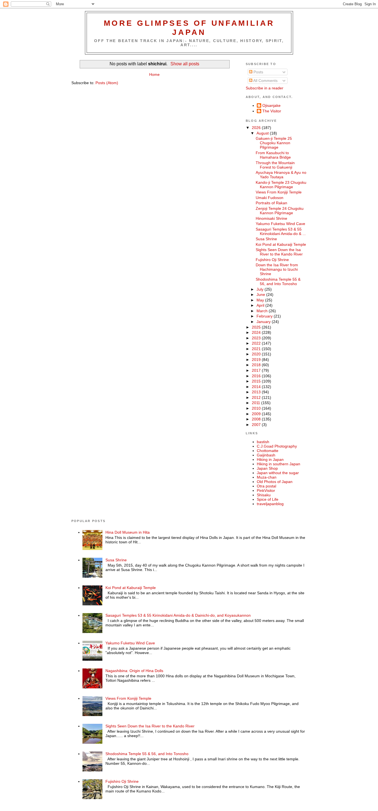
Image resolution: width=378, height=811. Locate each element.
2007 (257, 424)
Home (154, 74)
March (263, 311)
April (261, 305)
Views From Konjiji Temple (279, 192)
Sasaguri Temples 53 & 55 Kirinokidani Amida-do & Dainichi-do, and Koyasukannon (178, 615)
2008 (257, 419)
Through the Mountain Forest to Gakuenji (275, 165)
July (261, 289)
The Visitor (271, 111)
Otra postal (266, 486)
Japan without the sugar (278, 473)
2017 (257, 370)
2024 (257, 332)
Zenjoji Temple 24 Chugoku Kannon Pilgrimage (280, 210)
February (265, 316)
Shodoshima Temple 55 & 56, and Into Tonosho (278, 281)
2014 (257, 386)
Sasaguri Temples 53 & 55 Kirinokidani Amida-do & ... (281, 231)
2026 (257, 127)
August (263, 133)
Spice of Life (267, 499)
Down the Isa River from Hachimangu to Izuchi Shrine (277, 269)
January (264, 321)
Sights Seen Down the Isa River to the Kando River (279, 251)
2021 (257, 349)
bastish (263, 442)
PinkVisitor (266, 490)
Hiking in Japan (270, 459)
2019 (257, 359)
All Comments (265, 80)
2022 (257, 343)
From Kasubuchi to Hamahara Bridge (273, 155)
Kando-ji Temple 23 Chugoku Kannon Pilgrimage (281, 184)
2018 (257, 365)
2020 (257, 354)
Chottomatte (267, 450)
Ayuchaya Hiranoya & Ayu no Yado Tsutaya (281, 174)
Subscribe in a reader (264, 88)
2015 (257, 381)
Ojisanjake (271, 105)
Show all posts (184, 63)
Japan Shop (267, 468)
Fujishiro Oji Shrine (272, 259)
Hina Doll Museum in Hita (127, 532)
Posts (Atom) (106, 83)
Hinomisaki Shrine (271, 218)
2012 (257, 397)
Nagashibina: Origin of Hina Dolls (134, 670)
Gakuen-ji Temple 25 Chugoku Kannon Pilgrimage (274, 142)
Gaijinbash (266, 455)
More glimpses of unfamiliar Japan (189, 28)
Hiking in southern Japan (278, 464)
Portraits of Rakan (271, 203)
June (261, 294)
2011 (256, 403)
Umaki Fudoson (269, 197)
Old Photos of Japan (274, 481)
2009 (257, 414)
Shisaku (264, 495)
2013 (257, 392)
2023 (257, 338)
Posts (257, 72)
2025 (257, 327)
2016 (257, 376)
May (261, 300)
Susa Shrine (266, 239)
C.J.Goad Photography (277, 446)
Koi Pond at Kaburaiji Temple (281, 244)
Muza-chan (266, 477)
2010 (257, 408)
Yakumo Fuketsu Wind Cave (280, 223)
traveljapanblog (270, 504)
